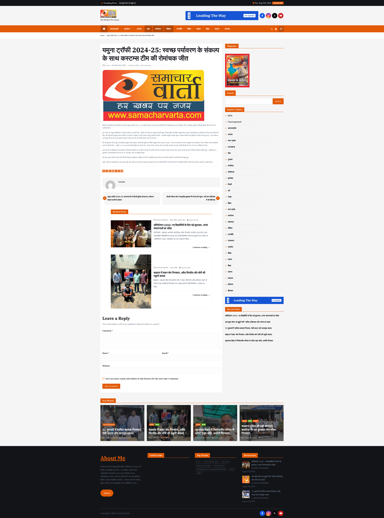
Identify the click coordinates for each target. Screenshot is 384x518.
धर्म (229, 190)
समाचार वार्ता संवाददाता (162, 220)
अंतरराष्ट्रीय (114, 29)
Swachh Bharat (219, 465)
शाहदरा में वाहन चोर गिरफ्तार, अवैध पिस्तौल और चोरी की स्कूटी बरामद (248, 334)
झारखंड (230, 178)
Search (230, 93)
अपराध (139, 29)
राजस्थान (231, 240)
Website (106, 366)
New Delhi (225, 462)
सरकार (232, 469)
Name (105, 353)
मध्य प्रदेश (231, 209)
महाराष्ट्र (231, 222)
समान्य (217, 29)
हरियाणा (230, 284)
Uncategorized (234, 122)
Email (165, 353)
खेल (148, 29)
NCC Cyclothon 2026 (211, 462)
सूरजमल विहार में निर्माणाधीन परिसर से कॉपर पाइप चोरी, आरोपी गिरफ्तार (249, 340)
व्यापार (198, 29)
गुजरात (230, 159)
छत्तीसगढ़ (231, 172)
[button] (279, 401)
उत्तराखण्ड (231, 147)
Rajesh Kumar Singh (204, 465)
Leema (107, 65)
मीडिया (168, 29)
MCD (230, 115)
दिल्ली (115, 65)
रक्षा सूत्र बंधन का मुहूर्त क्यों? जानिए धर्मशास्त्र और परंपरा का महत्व (247, 322)
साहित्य (199, 473)
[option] (122, 423)
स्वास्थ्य (227, 29)
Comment (107, 330)
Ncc (199, 462)
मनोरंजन (158, 29)
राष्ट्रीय (126, 29)
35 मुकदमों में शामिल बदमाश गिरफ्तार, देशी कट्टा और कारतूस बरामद (248, 328)
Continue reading (200, 247)
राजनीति (179, 29)
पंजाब (230, 196)
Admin (107, 493)
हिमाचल (230, 290)
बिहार (229, 203)
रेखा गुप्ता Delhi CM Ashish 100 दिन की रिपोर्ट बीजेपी (212, 469)
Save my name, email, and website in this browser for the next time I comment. (142, 378)
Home (102, 35)
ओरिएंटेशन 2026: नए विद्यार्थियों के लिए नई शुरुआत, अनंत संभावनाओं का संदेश (252, 315)
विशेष (189, 29)
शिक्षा (207, 29)
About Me (113, 458)
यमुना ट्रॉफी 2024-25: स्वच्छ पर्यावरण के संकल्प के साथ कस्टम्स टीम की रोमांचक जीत (130, 35)
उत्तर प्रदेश (232, 140)
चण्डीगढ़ (231, 165)
